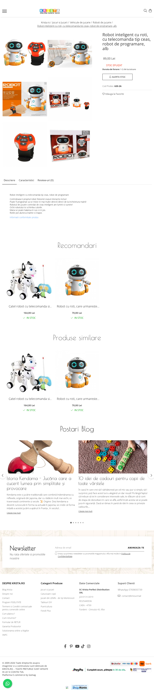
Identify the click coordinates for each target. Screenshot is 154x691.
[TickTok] (83, 646)
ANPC (5, 634)
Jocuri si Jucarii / (60, 22)
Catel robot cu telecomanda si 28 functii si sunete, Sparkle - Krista (29, 306)
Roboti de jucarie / (103, 22)
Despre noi (7, 593)
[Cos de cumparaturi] (150, 11)
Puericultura (46, 606)
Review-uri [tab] (46, 180)
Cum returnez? (9, 617)
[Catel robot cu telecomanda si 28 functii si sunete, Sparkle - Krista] (29, 280)
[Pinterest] (71, 646)
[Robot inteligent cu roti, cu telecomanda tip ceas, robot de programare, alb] (25, 54)
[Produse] (5, 12)
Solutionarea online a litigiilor (15, 630)
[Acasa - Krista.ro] (49, 12)
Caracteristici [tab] (26, 180)
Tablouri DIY (46, 602)
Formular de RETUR (11, 622)
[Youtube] (77, 646)
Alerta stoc (119, 76)
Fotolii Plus (46, 610)
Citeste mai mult (14, 512)
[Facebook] (65, 646)
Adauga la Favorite (114, 93)
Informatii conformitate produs (24, 217)
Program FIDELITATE (11, 602)
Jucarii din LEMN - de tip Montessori (57, 598)
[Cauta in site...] (145, 11)
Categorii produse (52, 583)
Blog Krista (7, 589)
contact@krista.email (131, 595)
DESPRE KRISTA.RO (13, 583)
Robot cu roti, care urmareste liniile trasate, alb (77, 306)
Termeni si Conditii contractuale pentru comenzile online (17, 608)
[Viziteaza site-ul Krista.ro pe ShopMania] (79, 687)
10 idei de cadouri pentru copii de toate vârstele (112, 481)
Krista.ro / (46, 22)
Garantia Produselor (11, 626)
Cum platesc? (8, 613)
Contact (6, 598)
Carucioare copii (48, 593)
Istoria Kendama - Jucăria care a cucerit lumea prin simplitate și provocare (39, 483)
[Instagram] (88, 646)
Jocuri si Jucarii (47, 589)
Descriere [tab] (9, 180)
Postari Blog (77, 428)
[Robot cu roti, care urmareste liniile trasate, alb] (77, 280)
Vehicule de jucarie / (81, 22)
